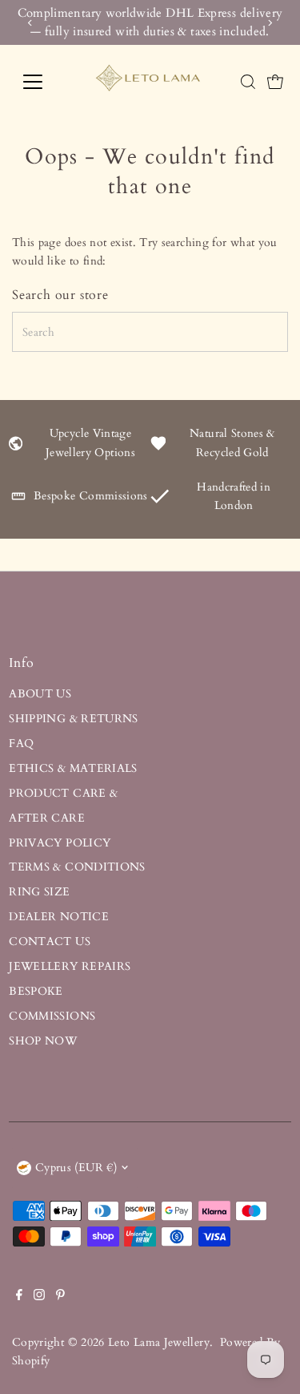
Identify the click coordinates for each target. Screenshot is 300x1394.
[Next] (270, 23)
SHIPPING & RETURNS (73, 718)
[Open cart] (275, 82)
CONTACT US (49, 941)
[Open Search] (248, 82)
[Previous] (30, 23)
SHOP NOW (43, 1041)
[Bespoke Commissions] (18, 499)
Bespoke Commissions (91, 495)
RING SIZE (39, 891)
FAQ (21, 743)
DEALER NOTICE (59, 916)
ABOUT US (40, 693)
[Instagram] (39, 1297)
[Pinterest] (60, 1297)
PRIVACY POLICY (59, 843)
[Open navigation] (45, 82)
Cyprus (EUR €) (76, 1167)
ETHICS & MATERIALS (73, 768)
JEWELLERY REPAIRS (69, 966)
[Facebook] (19, 1297)
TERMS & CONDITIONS (77, 867)
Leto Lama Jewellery (159, 1342)
